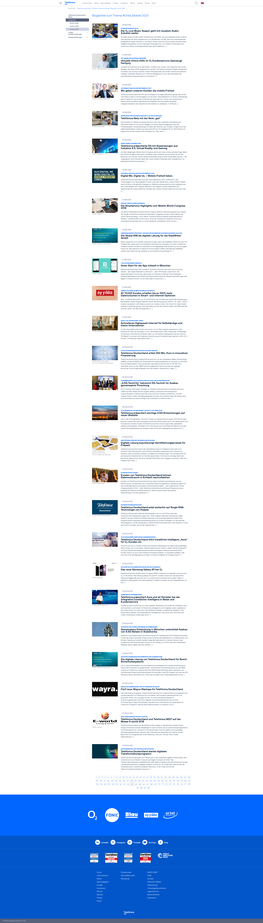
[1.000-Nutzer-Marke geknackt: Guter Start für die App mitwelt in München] (140, 269)
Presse (147, 3)
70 (159, 784)
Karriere (140, 3)
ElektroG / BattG (154, 882)
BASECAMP (152, 872)
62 (128, 784)
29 (97, 781)
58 (113, 784)
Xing (166, 842)
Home (99, 872)
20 (158, 777)
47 (166, 781)
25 (177, 777)
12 (130, 777)
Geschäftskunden (128, 875)
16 (144, 777)
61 (124, 784)
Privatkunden (126, 872)
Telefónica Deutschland (84, 8)
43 (151, 781)
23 (169, 777)
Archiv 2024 (74, 26)
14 (137, 777)
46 (162, 781)
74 (174, 784)
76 (181, 784)
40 (139, 781)
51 (182, 781)
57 (109, 784)
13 (133, 777)
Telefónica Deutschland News (100, 8)
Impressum (151, 898)
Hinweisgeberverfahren (156, 888)
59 (117, 784)
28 (189, 777)
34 (116, 781)
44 (155, 781)
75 (178, 784)
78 (189, 784)
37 (128, 781)
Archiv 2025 (74, 23)
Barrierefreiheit (153, 894)
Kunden (115, 3)
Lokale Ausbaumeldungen (75, 33)
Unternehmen (87, 3)
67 (147, 784)
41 (143, 781)
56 (105, 784)
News (154, 3)
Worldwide (125, 878)
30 (101, 781)
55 (101, 784)
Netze (96, 3)
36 (124, 781)
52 (185, 781)
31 (104, 781)
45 (159, 781)
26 (181, 777)
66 (144, 784)
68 (151, 784)
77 (185, 784)
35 (120, 781)
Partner (132, 3)
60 (121, 784)
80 (141, 788)
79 (137, 788)
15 (140, 777)
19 (154, 777)
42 (147, 781)
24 (173, 777)
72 (166, 784)
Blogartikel (114, 8)
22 (166, 777)
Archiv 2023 (121, 8)
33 (112, 781)
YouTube (152, 842)
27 (185, 777)
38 (132, 781)
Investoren (124, 3)
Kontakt (150, 878)
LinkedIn (104, 842)
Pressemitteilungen (75, 37)
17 (147, 777)
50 (178, 781)
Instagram (121, 842)
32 (108, 781)
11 (126, 777)
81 (145, 788)
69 (155, 784)
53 (189, 781)
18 (151, 777)
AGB (149, 875)
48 (170, 781)
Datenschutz (152, 885)
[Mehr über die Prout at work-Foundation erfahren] (165, 858)
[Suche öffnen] (196, 3)
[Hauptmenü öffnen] (61, 3)
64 (136, 784)
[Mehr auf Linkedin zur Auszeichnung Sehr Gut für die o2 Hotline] (128, 858)
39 (135, 781)
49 (174, 781)
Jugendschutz (153, 891)
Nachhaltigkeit (105, 3)
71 (163, 784)
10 (123, 777)
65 (140, 784)
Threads (136, 842)
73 (170, 784)
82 (149, 788)
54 (97, 784)
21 (162, 777)
